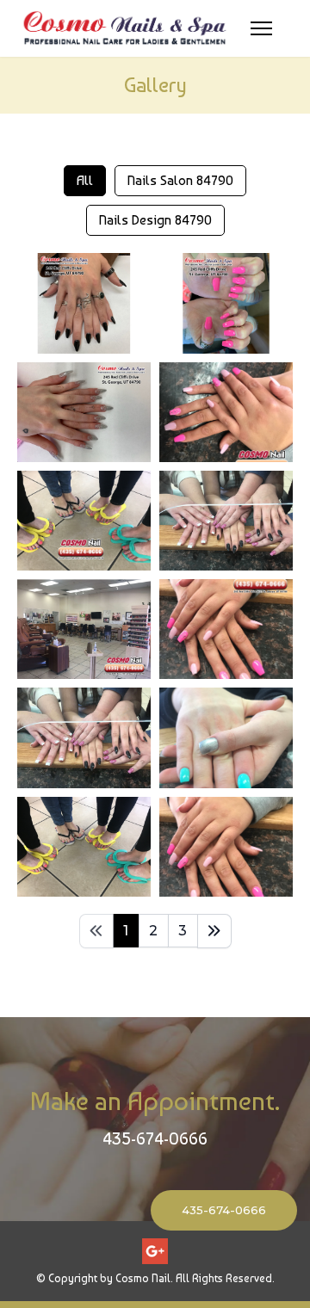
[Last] (214, 931)
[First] (96, 931)
